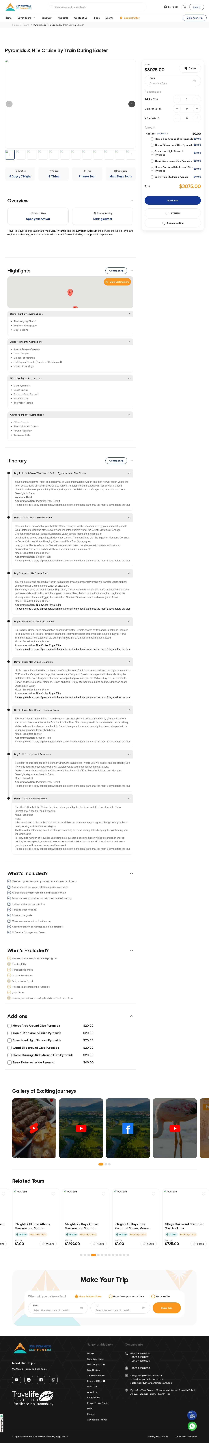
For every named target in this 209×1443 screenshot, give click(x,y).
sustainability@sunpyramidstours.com (151, 1382)
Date (152, 78)
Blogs (96, 17)
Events (110, 17)
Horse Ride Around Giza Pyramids (174, 139)
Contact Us (80, 17)
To (96, 1305)
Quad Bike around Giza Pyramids (173, 161)
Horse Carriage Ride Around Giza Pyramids (174, 168)
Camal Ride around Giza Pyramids (174, 145)
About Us (63, 17)
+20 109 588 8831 (139, 1357)
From (36, 1305)
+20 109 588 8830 (140, 1353)
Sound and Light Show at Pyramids (169, 152)
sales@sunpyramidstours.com (146, 1379)
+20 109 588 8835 (140, 1360)
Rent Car (46, 17)
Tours (26, 25)
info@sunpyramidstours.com (146, 1375)
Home (8, 17)
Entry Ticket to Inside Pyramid (171, 177)
